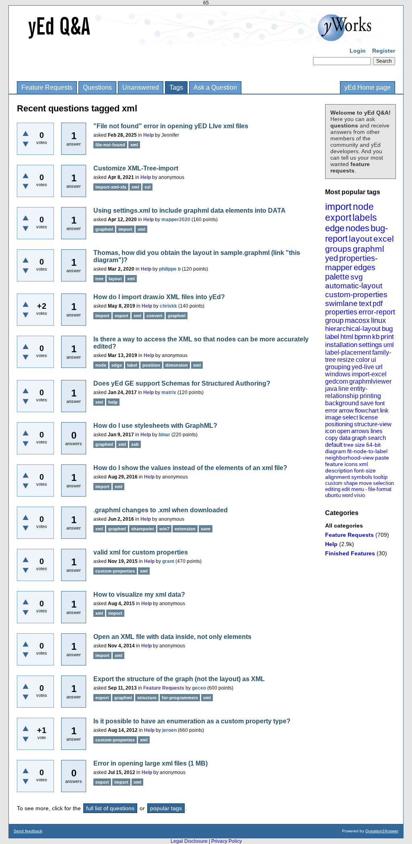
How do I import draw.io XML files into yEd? (159, 297)
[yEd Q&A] (200, 40)
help (112, 402)
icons (351, 464)
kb (375, 337)
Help (331, 544)
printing (370, 395)
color (363, 359)
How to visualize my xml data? (139, 594)
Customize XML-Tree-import (135, 168)
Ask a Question (215, 87)
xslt (135, 444)
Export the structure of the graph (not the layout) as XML (179, 679)
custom (333, 483)
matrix (168, 392)
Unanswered (140, 87)
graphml (368, 248)
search (377, 437)
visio (359, 495)
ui (373, 359)
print (387, 337)
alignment (337, 477)
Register (383, 50)
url (379, 366)
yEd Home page (367, 87)
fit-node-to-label (367, 451)
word (347, 495)
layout (360, 238)
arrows (360, 430)
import (338, 206)
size (360, 445)
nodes (357, 228)
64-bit (373, 445)
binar (164, 434)
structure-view (372, 424)
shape (351, 483)
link (384, 410)
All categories (344, 525)
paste (382, 457)
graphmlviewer (370, 381)
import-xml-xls (110, 187)
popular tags (166, 808)
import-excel (369, 374)
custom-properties (356, 294)
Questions (97, 87)
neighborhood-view (349, 457)
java (331, 388)
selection (383, 483)
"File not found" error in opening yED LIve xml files (170, 126)
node (363, 206)
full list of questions (110, 808)
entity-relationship (346, 392)
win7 (164, 528)
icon (330, 430)
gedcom (336, 381)
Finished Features (350, 553)
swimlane (341, 303)
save (367, 403)
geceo (199, 688)
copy (331, 437)
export (338, 217)
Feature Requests (46, 87)
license (368, 417)
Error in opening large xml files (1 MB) (150, 763)
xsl (147, 187)
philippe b (170, 269)
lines (377, 430)
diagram (335, 451)
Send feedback (28, 831)
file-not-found (110, 144)
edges (364, 267)
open (343, 430)
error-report (376, 312)
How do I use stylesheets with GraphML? (155, 425)
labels (364, 217)
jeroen (169, 730)
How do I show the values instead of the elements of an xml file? (190, 467)
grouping (337, 366)
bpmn (362, 337)
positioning (339, 424)
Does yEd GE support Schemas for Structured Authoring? (181, 383)
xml (363, 464)
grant (168, 561)
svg (356, 277)
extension (185, 528)
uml (388, 344)
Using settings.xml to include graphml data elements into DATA (189, 210)
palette (337, 276)
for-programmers (180, 697)
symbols (361, 477)
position (151, 365)
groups (338, 248)
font (380, 403)
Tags (176, 87)
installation (341, 345)
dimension (176, 365)
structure (147, 697)
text (365, 303)
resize (345, 359)
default (333, 444)
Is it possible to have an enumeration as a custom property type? (191, 721)
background (342, 403)
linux (378, 320)
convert (154, 315)
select (350, 417)
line (343, 388)
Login (358, 50)
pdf (378, 304)
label (332, 337)
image (333, 417)
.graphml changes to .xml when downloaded (160, 510)
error (331, 410)
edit (346, 489)
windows (337, 374)
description (339, 470)
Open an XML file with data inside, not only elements (172, 636)
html (346, 337)
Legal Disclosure (189, 841)
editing (332, 489)
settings (370, 345)
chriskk (168, 306)
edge (334, 228)
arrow (346, 410)
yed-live (363, 366)
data (344, 437)
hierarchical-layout (353, 329)
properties (341, 312)
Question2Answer (381, 831)
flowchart (367, 410)
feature (334, 464)
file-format (379, 489)
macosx (357, 320)
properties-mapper (351, 263)
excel (383, 238)
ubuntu (333, 495)
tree (349, 445)
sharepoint (142, 528)
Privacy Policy (226, 841)
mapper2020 (175, 219)
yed (331, 258)
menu (357, 489)
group (334, 320)
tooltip (380, 477)
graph (359, 437)
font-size (365, 470)
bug (387, 329)
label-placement (348, 352)
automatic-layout (353, 285)
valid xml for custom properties (140, 552)
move (365, 483)
